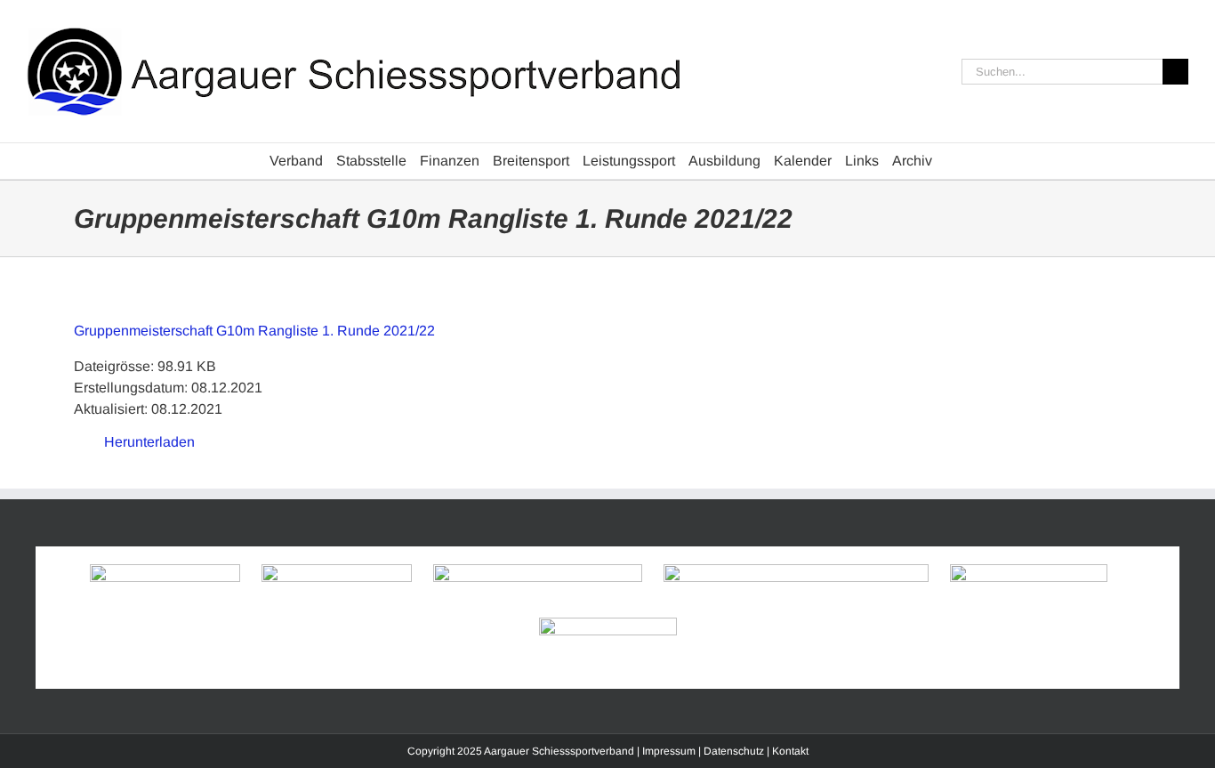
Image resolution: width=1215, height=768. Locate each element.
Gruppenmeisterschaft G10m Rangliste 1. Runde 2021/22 (254, 330)
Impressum (669, 751)
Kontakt (790, 751)
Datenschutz (734, 751)
